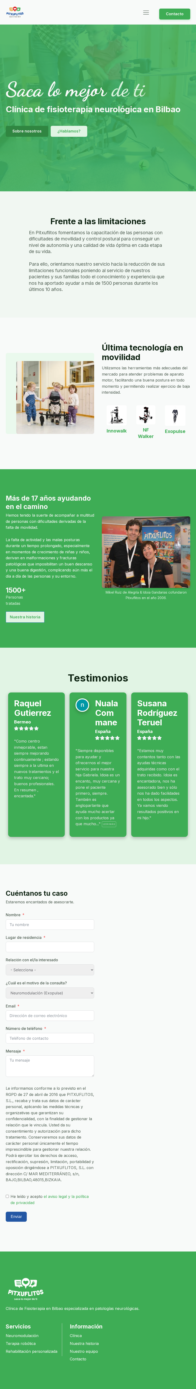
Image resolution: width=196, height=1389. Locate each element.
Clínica (76, 1335)
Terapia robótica (21, 1343)
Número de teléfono (24, 1028)
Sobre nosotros (27, 131)
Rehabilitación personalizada (31, 1351)
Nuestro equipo (84, 1351)
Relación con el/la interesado (32, 959)
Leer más (109, 824)
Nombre (13, 914)
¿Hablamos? (69, 131)
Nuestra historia (25, 617)
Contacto (175, 13)
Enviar (16, 1217)
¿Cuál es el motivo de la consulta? (36, 983)
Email (11, 1006)
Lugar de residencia (24, 937)
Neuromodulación (22, 1335)
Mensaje (13, 1051)
